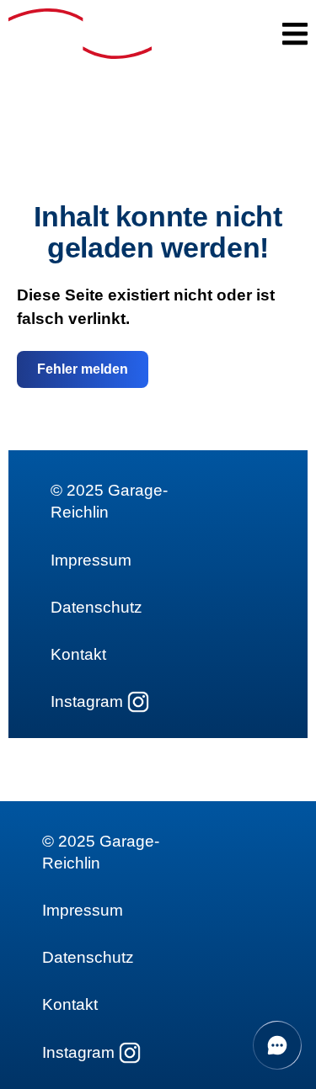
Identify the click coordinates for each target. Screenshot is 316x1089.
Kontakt (78, 654)
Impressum (91, 560)
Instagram (87, 701)
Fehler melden (82, 369)
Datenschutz (96, 607)
